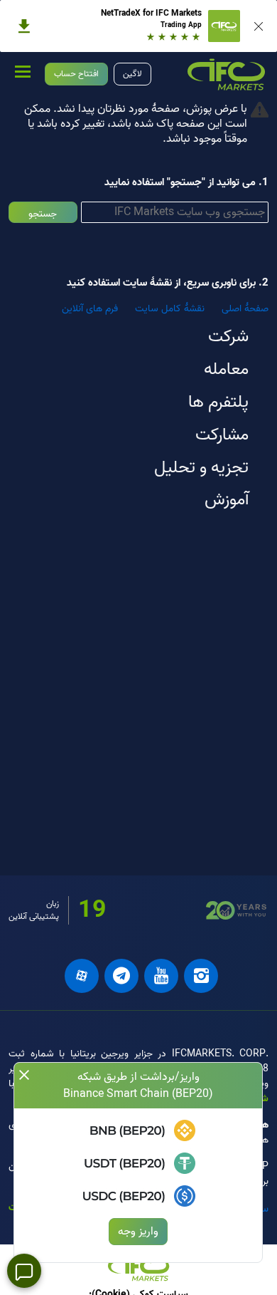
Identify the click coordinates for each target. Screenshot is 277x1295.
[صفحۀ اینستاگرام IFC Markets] (201, 976)
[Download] (24, 26)
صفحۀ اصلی (245, 309)
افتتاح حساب (76, 73)
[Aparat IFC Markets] (82, 976)
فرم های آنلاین (90, 309)
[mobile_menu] (22, 71)
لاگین (132, 73)
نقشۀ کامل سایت (170, 309)
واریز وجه (138, 1231)
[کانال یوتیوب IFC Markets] (161, 976)
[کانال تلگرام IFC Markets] (121, 976)
